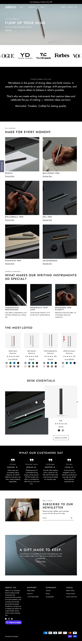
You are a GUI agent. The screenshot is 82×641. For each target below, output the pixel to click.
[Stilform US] (10, 7)
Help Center (31, 590)
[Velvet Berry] (14, 366)
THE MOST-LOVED (19, 328)
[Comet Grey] (7, 363)
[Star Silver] (63, 366)
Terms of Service (71, 597)
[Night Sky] (14, 363)
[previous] (45, 402)
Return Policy (70, 590)
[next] (77, 402)
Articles (48, 590)
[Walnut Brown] (10, 366)
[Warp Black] (18, 363)
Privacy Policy (70, 594)
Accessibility (50, 597)
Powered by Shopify (11, 636)
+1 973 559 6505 (32, 597)
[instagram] (9, 619)
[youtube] (12, 619)
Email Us (30, 594)
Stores (48, 594)
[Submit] (71, 518)
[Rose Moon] (7, 366)
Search (63, 7)
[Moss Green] (18, 366)
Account (69, 7)
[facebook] (6, 619)
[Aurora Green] (10, 363)
